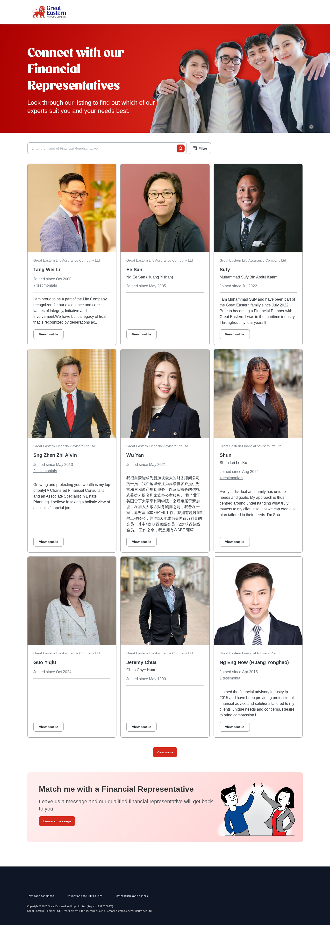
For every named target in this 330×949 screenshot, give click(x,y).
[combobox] (104, 148)
